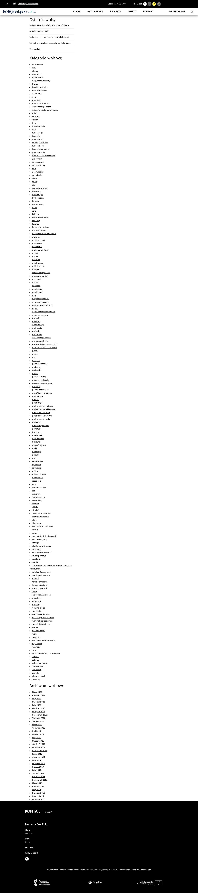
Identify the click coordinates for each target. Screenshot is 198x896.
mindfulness (37, 263)
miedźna (36, 260)
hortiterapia (37, 195)
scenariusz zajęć (39, 487)
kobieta (35, 214)
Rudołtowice (37, 478)
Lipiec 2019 (37, 754)
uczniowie (36, 601)
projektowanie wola (41, 419)
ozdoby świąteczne (40, 341)
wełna (35, 627)
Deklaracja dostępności (28, 4)
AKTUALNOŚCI (95, 11)
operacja (36, 318)
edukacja (36, 117)
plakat (35, 354)
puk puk (35, 455)
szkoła (35, 562)
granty (35, 182)
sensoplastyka (38, 497)
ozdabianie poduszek (41, 338)
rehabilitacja (37, 461)
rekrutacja (36, 468)
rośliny (35, 471)
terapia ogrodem (39, 582)
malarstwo (37, 244)
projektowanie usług (41, 413)
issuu (34, 208)
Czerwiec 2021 (38, 695)
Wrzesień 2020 (38, 718)
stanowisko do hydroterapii (44, 536)
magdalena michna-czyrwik (44, 234)
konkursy (36, 221)
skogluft (35, 510)
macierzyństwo (39, 230)
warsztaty (36, 611)
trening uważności (40, 588)
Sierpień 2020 (38, 721)
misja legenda (38, 266)
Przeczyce (36, 432)
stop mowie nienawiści (42, 553)
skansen (35, 504)
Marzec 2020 (38, 734)
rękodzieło (36, 465)
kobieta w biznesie (40, 217)
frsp (34, 130)
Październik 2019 (39, 751)
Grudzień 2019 (38, 744)
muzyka (35, 283)
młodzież (36, 270)
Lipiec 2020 (37, 725)
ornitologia (37, 328)
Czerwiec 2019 (38, 757)
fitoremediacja (38, 126)
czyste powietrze (39, 91)
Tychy (34, 592)
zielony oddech (38, 676)
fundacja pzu (38, 146)
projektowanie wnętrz (42, 416)
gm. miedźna (37, 162)
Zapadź (35, 673)
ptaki (34, 448)
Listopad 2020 (38, 712)
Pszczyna (36, 442)
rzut (34, 484)
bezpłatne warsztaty (41, 81)
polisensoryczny (39, 377)
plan (34, 357)
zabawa (35, 657)
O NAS (76, 11)
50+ (34, 68)
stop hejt (36, 549)
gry (33, 185)
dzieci (34, 113)
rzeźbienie (36, 481)
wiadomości (37, 64)
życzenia (36, 680)
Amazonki (36, 74)
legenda (35, 224)
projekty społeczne (40, 426)
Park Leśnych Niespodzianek (44, 348)
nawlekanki (37, 292)
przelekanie (37, 435)
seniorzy (36, 494)
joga (34, 211)
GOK (34, 169)
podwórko (36, 370)
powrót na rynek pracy (42, 393)
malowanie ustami (40, 250)
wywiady (36, 647)
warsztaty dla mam (40, 614)
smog (34, 533)
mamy (35, 253)
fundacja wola (38, 152)
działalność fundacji (40, 104)
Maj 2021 (36, 699)
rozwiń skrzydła (39, 474)
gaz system (37, 159)
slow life (35, 530)
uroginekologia (38, 608)
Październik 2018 (39, 780)
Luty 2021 (36, 705)
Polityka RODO (31, 853)
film (34, 123)
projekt (35, 400)
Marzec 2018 (38, 796)
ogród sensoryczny (40, 315)
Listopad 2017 (38, 800)
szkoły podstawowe (41, 575)
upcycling (36, 605)
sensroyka (36, 500)
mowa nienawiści (39, 276)
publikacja (36, 452)
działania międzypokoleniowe (45, 110)
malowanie (37, 247)
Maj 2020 (36, 731)
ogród (35, 309)
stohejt (35, 543)
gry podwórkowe (39, 188)
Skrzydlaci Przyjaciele (41, 513)
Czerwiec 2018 (38, 787)
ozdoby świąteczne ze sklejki (44, 344)
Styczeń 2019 (38, 774)
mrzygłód (36, 279)
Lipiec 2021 (37, 692)
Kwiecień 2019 (38, 764)
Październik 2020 (39, 715)
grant (34, 178)
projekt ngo (37, 403)
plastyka (36, 361)
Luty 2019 (36, 770)
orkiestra (36, 322)
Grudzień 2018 (38, 777)
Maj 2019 (36, 760)
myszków (36, 286)
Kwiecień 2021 (38, 702)
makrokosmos (38, 240)
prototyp (36, 429)
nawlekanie (37, 289)
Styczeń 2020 (38, 741)
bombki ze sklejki (39, 87)
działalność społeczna (41, 107)
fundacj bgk (37, 133)
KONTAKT (148, 11)
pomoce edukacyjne (41, 380)
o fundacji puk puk (40, 302)
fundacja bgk (38, 139)
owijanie (36, 331)
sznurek (35, 579)
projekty (36, 422)
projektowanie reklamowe (43, 409)
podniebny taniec (39, 364)
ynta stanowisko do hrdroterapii (46, 653)
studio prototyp (39, 556)
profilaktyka (37, 396)
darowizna (36, 94)
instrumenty (37, 204)
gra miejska (37, 175)
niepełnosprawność (40, 299)
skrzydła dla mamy (40, 517)
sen (33, 491)
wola (34, 634)
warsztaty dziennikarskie (43, 618)
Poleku (35, 374)
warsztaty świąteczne (41, 624)
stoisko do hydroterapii (42, 546)
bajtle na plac (38, 77)
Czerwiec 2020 (38, 728)
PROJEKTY (115, 11)
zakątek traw (37, 666)
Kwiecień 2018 (38, 793)
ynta (34, 650)
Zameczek (36, 670)
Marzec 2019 (38, 767)
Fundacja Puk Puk (40, 143)
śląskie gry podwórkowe (42, 527)
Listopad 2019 (38, 747)
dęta (34, 97)
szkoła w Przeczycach (41, 572)
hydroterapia (38, 198)
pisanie (35, 351)
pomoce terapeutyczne (42, 383)
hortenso (36, 191)
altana (35, 71)
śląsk (34, 520)
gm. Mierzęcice (38, 165)
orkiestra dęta (38, 325)
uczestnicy (36, 598)
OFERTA (132, 11)
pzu (34, 458)
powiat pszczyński (40, 390)
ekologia (35, 120)
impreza (35, 201)
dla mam (36, 100)
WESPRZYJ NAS (177, 11)
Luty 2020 (36, 738)
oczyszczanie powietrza (42, 305)
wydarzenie (37, 644)
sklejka (35, 507)
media (35, 257)
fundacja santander (40, 149)
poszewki (36, 387)
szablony (36, 559)
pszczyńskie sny (39, 445)
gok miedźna (37, 172)
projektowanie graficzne (42, 406)
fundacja (36, 136)
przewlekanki (38, 439)
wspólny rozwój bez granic (43, 640)
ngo (34, 296)
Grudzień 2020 (38, 708)
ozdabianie (37, 335)
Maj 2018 (36, 790)
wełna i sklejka (38, 631)
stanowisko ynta (39, 540)
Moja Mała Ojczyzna (41, 273)
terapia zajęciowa (39, 585)
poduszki (36, 367)
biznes (35, 84)
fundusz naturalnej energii (43, 156)
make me (36, 237)
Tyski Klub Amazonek (41, 595)
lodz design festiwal (40, 227)
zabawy (35, 660)
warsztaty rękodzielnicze (42, 621)
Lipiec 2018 (37, 783)
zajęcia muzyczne (39, 663)
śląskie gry (36, 523)
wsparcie (36, 637)
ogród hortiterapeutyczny (43, 312)
